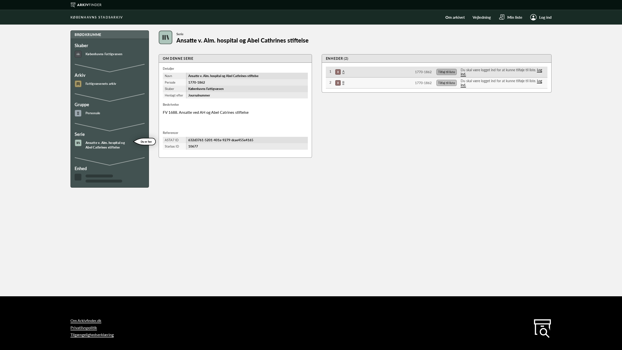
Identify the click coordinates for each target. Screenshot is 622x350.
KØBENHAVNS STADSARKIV (96, 17)
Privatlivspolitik (83, 327)
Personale (93, 113)
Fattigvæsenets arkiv (101, 84)
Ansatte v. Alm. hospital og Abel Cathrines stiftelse (105, 145)
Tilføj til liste (446, 72)
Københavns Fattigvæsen (104, 54)
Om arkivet (455, 17)
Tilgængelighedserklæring (92, 334)
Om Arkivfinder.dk (85, 320)
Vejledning (482, 17)
